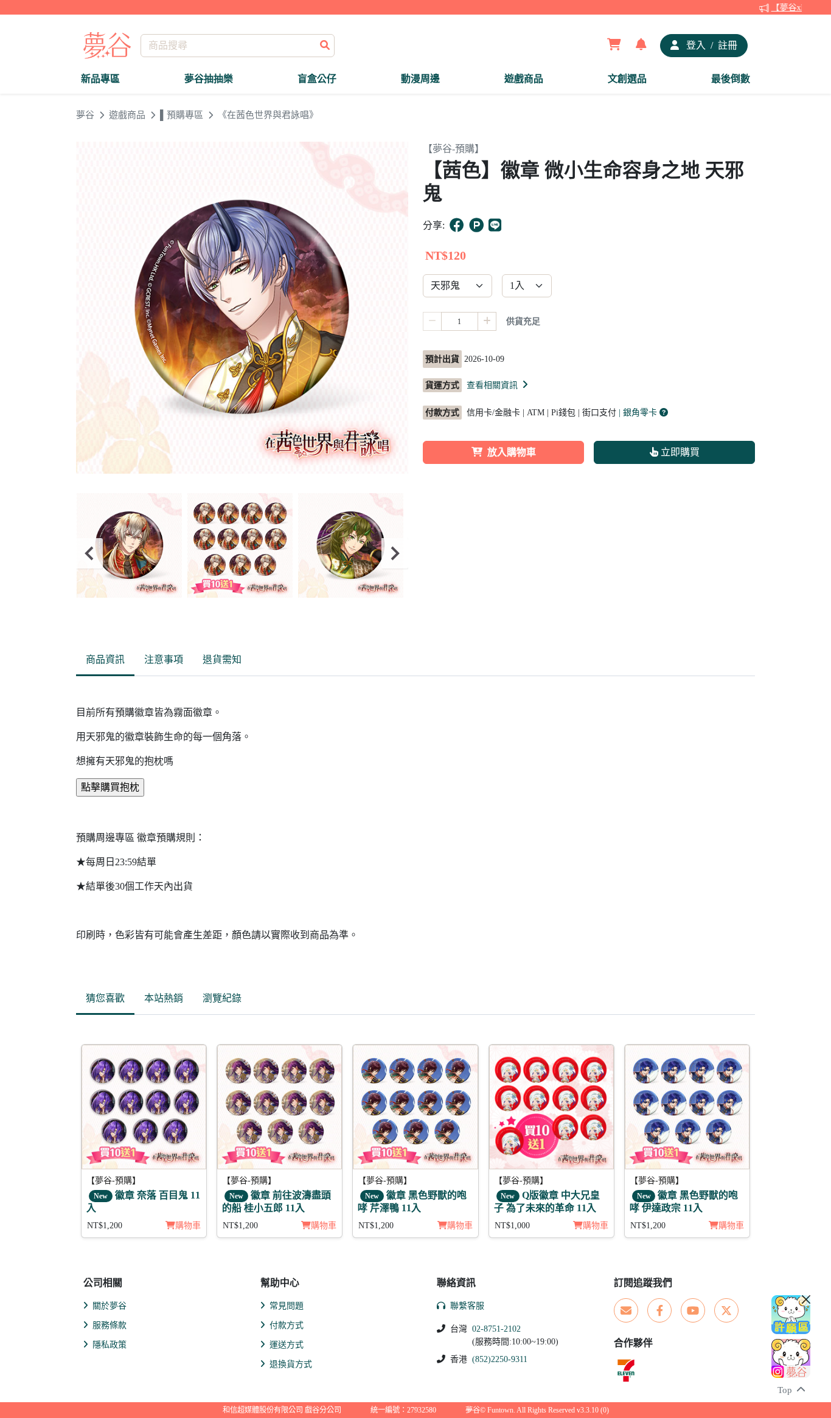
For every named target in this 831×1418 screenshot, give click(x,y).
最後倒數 (730, 79)
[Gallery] (242, 553)
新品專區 (100, 79)
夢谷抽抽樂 (208, 79)
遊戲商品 (523, 79)
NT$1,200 (104, 1225)
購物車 (188, 1225)
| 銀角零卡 (639, 412)
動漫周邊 (420, 79)
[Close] (806, 1299)
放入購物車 (511, 452)
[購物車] (614, 46)
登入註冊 (710, 45)
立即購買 (679, 452)
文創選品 (627, 79)
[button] (498, 385)
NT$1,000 (512, 1225)
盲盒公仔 (316, 79)
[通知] (641, 46)
